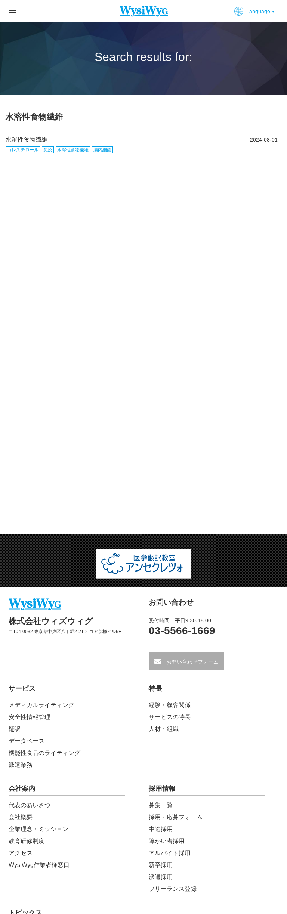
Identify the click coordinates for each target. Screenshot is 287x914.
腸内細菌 (102, 149)
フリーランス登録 (173, 889)
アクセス (21, 853)
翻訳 (15, 729)
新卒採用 (161, 865)
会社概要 (21, 817)
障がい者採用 (167, 841)
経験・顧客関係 (170, 705)
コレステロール (22, 149)
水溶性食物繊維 (26, 139)
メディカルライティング (41, 705)
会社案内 (22, 788)
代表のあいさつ (29, 805)
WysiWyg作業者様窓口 (39, 865)
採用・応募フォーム (176, 817)
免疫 (47, 149)
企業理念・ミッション (38, 829)
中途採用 (161, 829)
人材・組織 (164, 729)
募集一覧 (161, 805)
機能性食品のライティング (44, 753)
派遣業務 (21, 765)
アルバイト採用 (170, 853)
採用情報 (162, 788)
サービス (22, 688)
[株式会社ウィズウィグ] (144, 8)
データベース (26, 741)
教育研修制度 (26, 841)
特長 (155, 688)
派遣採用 (161, 877)
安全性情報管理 (29, 717)
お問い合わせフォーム (192, 662)
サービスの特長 (170, 717)
